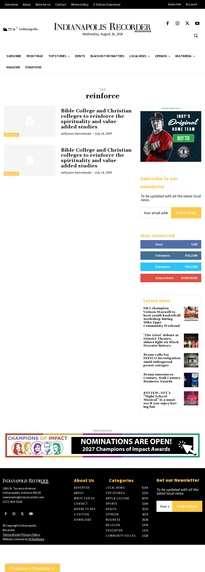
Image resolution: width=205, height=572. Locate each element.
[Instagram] (177, 23)
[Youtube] (197, 23)
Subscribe (186, 212)
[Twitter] (187, 23)
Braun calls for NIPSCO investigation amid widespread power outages (161, 360)
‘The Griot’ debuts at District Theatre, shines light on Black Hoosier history (161, 340)
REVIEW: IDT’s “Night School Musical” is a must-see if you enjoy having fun (160, 400)
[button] (195, 35)
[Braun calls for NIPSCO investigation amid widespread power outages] (191, 360)
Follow (191, 255)
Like (194, 244)
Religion (11, 134)
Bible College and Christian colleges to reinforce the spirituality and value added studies (96, 119)
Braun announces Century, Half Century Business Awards (161, 378)
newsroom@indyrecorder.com (23, 497)
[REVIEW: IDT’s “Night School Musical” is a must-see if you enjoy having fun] (191, 398)
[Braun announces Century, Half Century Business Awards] (191, 380)
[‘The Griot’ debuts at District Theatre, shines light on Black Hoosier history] (191, 341)
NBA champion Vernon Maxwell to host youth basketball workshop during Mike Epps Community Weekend (161, 317)
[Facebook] (167, 23)
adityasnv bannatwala (76, 133)
